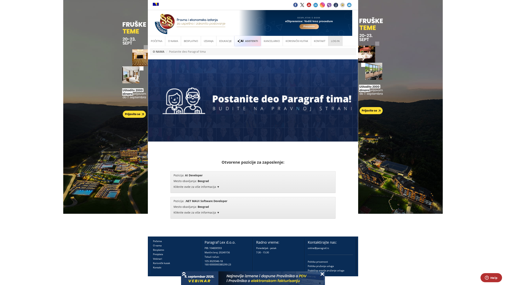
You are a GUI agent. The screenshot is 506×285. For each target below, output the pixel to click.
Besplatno (191, 41)
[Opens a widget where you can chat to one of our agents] (491, 278)
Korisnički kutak (161, 263)
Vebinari (157, 258)
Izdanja (208, 41)
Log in (335, 41)
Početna (156, 41)
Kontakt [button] (319, 41)
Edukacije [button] (225, 41)
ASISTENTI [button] (251, 41)
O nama (173, 41)
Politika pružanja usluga (321, 266)
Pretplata (158, 254)
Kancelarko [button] (272, 41)
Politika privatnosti (318, 261)
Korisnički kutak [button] (297, 41)
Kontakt (157, 267)
